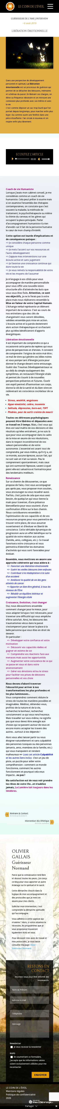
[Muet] (39, 159)
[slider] (45, 159)
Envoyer (40, 1075)
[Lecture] (12, 158)
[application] (29, 158)
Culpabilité (46, 754)
